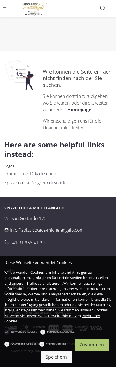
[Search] (102, 8)
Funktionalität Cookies (61, 331)
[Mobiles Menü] (5, 8)
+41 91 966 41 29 (27, 243)
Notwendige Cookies (24, 331)
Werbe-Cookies (56, 344)
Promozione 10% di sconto (30, 174)
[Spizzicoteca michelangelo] (35, 8)
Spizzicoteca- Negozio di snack (34, 183)
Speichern (56, 357)
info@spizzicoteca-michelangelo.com (46, 230)
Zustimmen (92, 345)
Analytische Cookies (23, 344)
